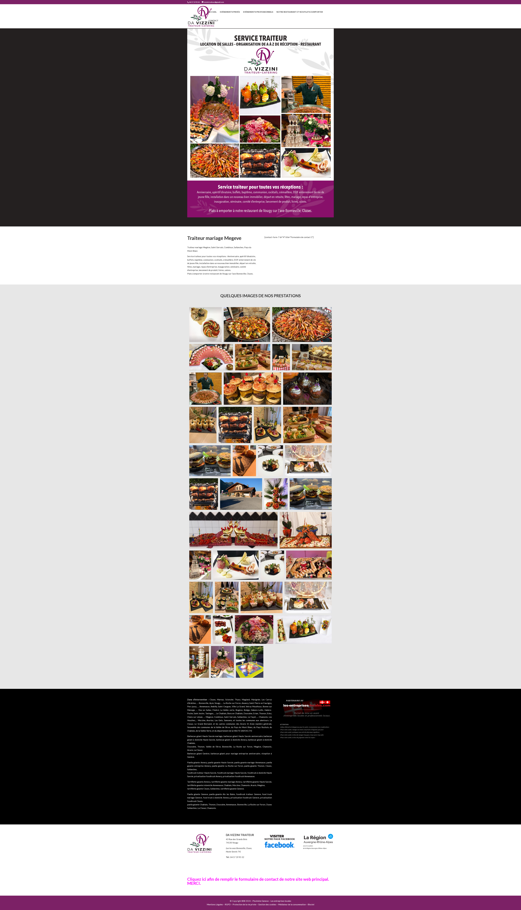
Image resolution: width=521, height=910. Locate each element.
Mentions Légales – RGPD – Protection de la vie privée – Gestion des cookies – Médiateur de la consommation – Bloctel (260, 904)
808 (243, 901)
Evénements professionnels (258, 12)
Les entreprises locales (281, 901)
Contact (213, 21)
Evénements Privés (230, 12)
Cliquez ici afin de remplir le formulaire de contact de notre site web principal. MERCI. (258, 881)
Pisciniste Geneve (260, 901)
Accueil (213, 12)
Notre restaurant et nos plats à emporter (300, 12)
